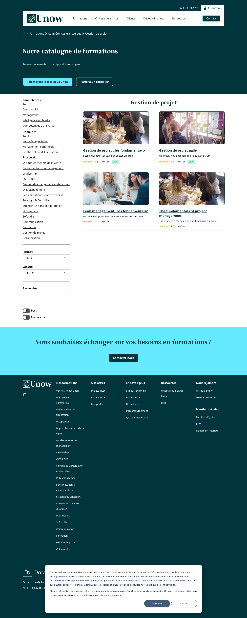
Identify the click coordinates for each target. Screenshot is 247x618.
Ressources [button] (179, 18)
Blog (163, 402)
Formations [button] (80, 18)
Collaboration (31, 238)
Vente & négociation (35, 141)
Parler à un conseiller (94, 82)
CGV (198, 423)
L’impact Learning (136, 390)
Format (28, 251)
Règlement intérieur (207, 430)
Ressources (168, 383)
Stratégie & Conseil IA (36, 200)
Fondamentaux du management (43, 168)
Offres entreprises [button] (107, 18)
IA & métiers (30, 211)
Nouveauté (38, 317)
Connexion (215, 8)
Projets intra (98, 397)
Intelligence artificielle (36, 120)
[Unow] (45, 18)
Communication (33, 222)
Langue (28, 266)
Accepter (157, 603)
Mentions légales (207, 409)
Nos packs (97, 404)
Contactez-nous (123, 358)
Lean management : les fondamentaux (115, 211)
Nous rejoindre (206, 383)
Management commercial (39, 147)
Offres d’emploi (204, 390)
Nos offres (98, 383)
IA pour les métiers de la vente (42, 163)
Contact (211, 18)
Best (34, 310)
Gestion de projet (34, 232)
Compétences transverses (39, 125)
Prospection (30, 157)
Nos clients (132, 404)
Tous (26, 136)
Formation (29, 227)
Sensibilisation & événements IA (43, 195)
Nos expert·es (134, 397)
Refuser (184, 603)
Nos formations (66, 383)
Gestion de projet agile (178, 150)
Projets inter (98, 390)
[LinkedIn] (25, 395)
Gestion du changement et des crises (46, 184)
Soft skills (28, 216)
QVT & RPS (29, 179)
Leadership (30, 173)
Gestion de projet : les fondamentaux (114, 150)
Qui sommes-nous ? (137, 417)
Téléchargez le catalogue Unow (47, 82)
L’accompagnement (137, 410)
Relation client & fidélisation (40, 152)
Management (31, 115)
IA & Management (34, 190)
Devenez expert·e (206, 397)
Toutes (27, 104)
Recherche (30, 288)
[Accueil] (24, 34)
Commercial (30, 109)
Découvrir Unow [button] (153, 18)
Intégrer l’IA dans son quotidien (42, 206)
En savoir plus (135, 383)
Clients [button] (131, 18)
